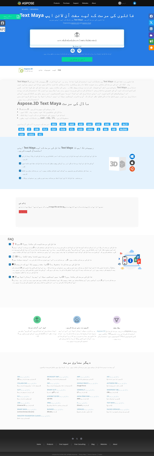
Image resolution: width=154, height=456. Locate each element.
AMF (72, 124)
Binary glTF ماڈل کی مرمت (56, 390)
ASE (81, 124)
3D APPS (25, 9)
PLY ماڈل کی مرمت (23, 396)
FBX (116, 124)
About (94, 3)
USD (21, 134)
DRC (107, 124)
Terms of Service (92, 454)
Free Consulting (79, 444)
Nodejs (3, 29)
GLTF (125, 124)
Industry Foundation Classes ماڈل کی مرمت (33, 416)
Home (39, 444)
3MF (63, 124)
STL (72, 129)
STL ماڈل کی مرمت (113, 396)
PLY (45, 129)
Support (75, 3)
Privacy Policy (82, 454)
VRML (90, 129)
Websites (85, 3)
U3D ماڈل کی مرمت (23, 403)
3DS (54, 124)
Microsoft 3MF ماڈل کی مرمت (58, 377)
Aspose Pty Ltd (57, 454)
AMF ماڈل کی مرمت (83, 377)
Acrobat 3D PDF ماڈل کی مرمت (58, 396)
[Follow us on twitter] (77, 437)
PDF (54, 129)
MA (105, 129)
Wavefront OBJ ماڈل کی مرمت (117, 390)
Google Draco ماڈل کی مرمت (87, 383)
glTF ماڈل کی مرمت (23, 390)
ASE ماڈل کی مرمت (113, 377)
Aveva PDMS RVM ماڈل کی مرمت (88, 396)
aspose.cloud (86, 23)
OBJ (37, 129)
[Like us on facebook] (73, 437)
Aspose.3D (28, 69)
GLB (21, 129)
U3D (80, 129)
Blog (92, 444)
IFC (40, 134)
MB (113, 129)
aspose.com (75, 23)
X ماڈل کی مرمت (82, 403)
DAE (89, 124)
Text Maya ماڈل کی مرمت (115, 403)
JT (29, 129)
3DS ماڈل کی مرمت (23, 377)
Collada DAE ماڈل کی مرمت (27, 383)
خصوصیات (47, 70)
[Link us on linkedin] (81, 437)
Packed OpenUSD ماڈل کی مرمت (118, 409)
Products (57, 3)
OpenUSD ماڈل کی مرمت (85, 409)
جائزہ (40, 70)
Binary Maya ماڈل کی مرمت (27, 409)
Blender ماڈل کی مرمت (55, 409)
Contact (100, 454)
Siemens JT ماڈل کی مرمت (86, 390)
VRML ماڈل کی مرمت (54, 403)
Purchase (66, 3)
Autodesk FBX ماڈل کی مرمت (117, 383)
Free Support (63, 444)
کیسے (54, 70)
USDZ (31, 134)
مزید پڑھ (23, 212)
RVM (63, 129)
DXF (98, 124)
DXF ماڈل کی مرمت (53, 383)
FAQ (59, 70)
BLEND (123, 129)
